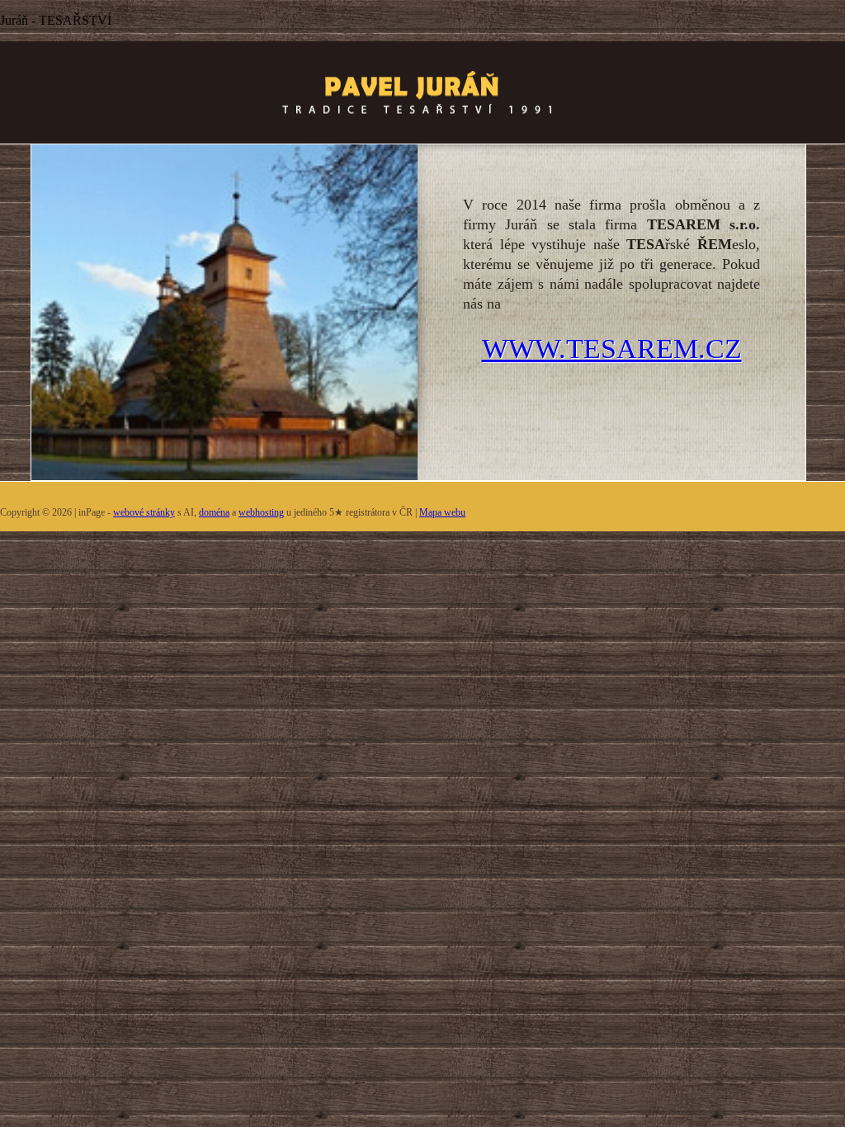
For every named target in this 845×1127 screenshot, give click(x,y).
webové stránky (144, 512)
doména (214, 512)
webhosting (261, 512)
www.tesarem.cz (612, 348)
